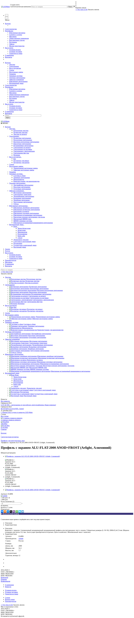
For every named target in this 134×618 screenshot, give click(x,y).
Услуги (7, 251)
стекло (20, 238)
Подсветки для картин (21, 162)
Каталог (8, 23)
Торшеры (12, 74)
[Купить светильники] (100, 10)
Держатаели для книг (21, 240)
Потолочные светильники (22, 140)
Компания (4, 577)
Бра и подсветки (15, 68)
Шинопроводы (18, 179)
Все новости (5, 401)
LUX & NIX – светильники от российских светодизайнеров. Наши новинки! (28, 405)
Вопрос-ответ (10, 599)
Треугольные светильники (22, 202)
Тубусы (16, 204)
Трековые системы (16, 76)
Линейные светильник (21, 200)
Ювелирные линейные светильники (26, 208)
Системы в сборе (19, 176)
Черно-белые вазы (24, 228)
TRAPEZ (4, 424)
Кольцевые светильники (22, 198)
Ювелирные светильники (18, 81)
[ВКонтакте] (2, 511)
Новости (8, 587)
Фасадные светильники (21, 187)
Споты (11, 70)
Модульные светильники (22, 192)
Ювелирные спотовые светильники (26, 213)
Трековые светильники (21, 177)
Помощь (4, 579)
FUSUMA (4, 427)
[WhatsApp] (16, 511)
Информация (5, 581)
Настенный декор (19, 247)
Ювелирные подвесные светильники (26, 209)
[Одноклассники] (5, 511)
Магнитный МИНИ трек (22, 219)
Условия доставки (15, 51)
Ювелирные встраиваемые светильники (27, 215)
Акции (7, 249)
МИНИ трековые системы (22, 221)
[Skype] (19, 511)
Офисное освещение (16, 79)
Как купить (9, 48)
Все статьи (4, 416)
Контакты (8, 57)
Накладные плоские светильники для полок (29, 217)
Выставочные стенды (17, 40)
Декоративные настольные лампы (25, 168)
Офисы (11, 44)
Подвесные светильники (22, 138)
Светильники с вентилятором (24, 151)
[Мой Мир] (8, 511)
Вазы (15, 226)
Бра (14, 159)
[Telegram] (22, 511)
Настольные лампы (16, 72)
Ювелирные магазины (17, 33)
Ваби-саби (21, 236)
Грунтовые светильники (22, 189)
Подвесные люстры (20, 132)
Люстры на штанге (20, 134)
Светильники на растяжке (22, 149)
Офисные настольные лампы (23, 170)
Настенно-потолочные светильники (26, 142)
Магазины (13, 36)
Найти (8, 117)
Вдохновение (22, 234)
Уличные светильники (17, 78)
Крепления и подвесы (21, 211)
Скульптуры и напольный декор (24, 245)
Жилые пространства (16, 46)
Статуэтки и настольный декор (24, 241)
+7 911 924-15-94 (81, 9)
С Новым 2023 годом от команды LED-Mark (17, 412)
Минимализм (22, 232)
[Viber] (14, 511)
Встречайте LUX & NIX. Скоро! (12, 409)
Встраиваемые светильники (23, 145)
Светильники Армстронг (22, 194)
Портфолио (9, 31)
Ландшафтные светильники (23, 185)
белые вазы (22, 230)
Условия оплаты (15, 50)
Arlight (21, 538)
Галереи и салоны (15, 35)
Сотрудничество (11, 29)
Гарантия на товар (15, 53)
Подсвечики (17, 243)
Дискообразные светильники (23, 196)
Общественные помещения (19, 38)
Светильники (14, 66)
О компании (9, 55)
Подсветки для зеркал (21, 161)
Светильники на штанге (22, 147)
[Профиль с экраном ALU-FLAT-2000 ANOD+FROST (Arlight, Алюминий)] (32, 456)
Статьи (7, 597)
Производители (10, 260)
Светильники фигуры (21, 153)
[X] (11, 511)
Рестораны (13, 42)
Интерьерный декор (16, 83)
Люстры (12, 64)
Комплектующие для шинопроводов (26, 181)
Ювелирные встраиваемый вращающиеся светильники (33, 223)
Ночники (16, 155)
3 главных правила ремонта (11, 420)
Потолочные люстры (20, 130)
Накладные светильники (22, 144)
